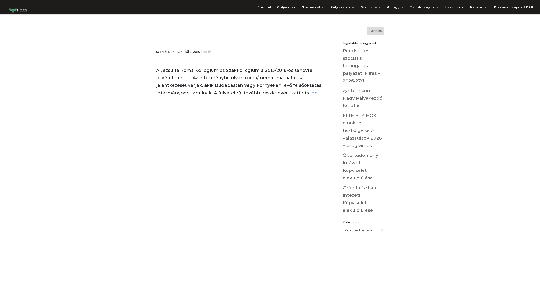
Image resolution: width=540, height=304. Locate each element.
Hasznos (452, 7)
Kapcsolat (479, 7)
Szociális (369, 7)
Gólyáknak (286, 7)
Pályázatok (341, 7)
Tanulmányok (422, 7)
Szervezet (311, 7)
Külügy (393, 7)
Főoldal (264, 7)
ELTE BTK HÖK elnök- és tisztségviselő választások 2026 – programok (362, 130)
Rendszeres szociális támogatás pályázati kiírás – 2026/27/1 (361, 65)
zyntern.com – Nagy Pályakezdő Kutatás (362, 98)
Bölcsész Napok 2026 (513, 7)
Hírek (207, 52)
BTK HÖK (175, 52)
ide (313, 92)
